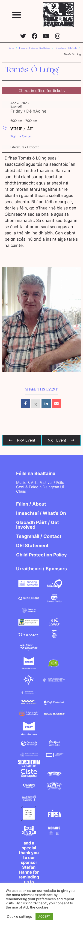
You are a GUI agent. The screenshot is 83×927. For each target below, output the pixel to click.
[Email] (56, 403)
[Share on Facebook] (25, 403)
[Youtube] (46, 36)
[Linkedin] (46, 403)
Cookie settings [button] (19, 917)
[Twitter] (23, 36)
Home (11, 48)
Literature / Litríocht (66, 48)
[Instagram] (58, 36)
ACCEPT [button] (44, 916)
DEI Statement (32, 545)
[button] (16, 14)
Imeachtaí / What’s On (41, 513)
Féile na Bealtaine (35, 473)
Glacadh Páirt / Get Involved (37, 525)
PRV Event (26, 440)
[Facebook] (35, 36)
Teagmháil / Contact (39, 536)
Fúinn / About (31, 504)
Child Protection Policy (41, 555)
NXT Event (57, 440)
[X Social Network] (35, 403)
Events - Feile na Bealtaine (34, 48)
